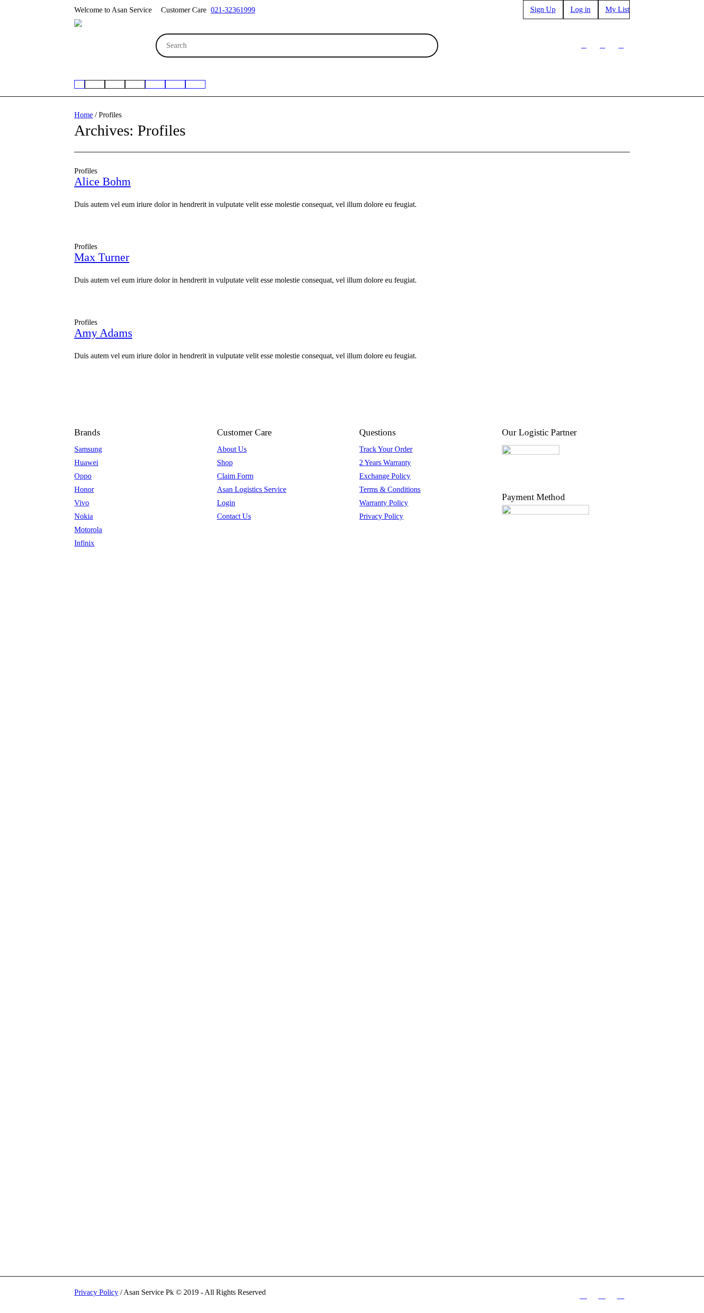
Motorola (88, 529)
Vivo (81, 503)
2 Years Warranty (385, 462)
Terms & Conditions (389, 489)
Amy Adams (103, 333)
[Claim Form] (155, 84)
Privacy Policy (381, 516)
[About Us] (195, 84)
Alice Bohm (102, 181)
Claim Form (235, 476)
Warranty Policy (383, 503)
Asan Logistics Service (251, 489)
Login (226, 503)
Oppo (82, 476)
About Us (232, 449)
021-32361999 (233, 10)
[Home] (79, 84)
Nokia (83, 516)
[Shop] (175, 84)
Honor (84, 489)
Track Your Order (385, 449)
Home (83, 115)
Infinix (84, 543)
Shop (225, 462)
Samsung (88, 449)
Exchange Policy (384, 476)
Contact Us (234, 516)
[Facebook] (583, 45)
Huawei (86, 462)
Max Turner (101, 257)
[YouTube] (621, 45)
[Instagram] (602, 45)
